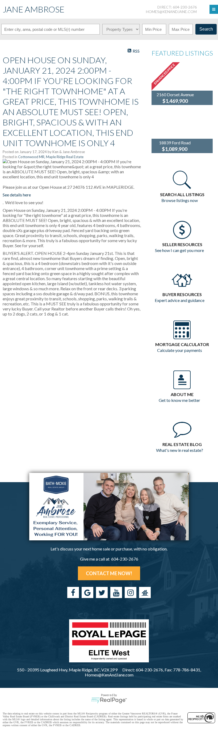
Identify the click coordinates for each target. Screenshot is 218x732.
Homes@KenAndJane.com (171, 11)
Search (206, 29)
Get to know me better (179, 400)
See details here (17, 194)
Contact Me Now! (109, 573)
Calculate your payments (179, 350)
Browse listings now (179, 200)
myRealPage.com (109, 700)
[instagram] (130, 592)
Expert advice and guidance (179, 300)
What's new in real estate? (179, 450)
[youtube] (116, 592)
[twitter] (102, 592)
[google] (87, 592)
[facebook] (73, 592)
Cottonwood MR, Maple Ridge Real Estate (50, 157)
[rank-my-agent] (145, 592)
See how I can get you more (179, 250)
